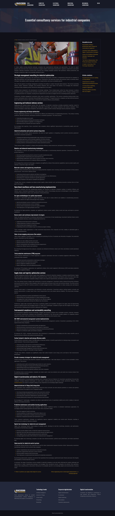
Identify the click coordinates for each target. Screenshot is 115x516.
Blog (98, 3)
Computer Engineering (42, 4)
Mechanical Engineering (85, 4)
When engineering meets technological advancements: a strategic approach (64, 472)
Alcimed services (18, 382)
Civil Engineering (30, 4)
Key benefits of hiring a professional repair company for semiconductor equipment (89, 46)
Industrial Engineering (71, 4)
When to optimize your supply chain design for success (28, 471)
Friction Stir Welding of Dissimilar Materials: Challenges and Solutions (90, 56)
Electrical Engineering (56, 4)
